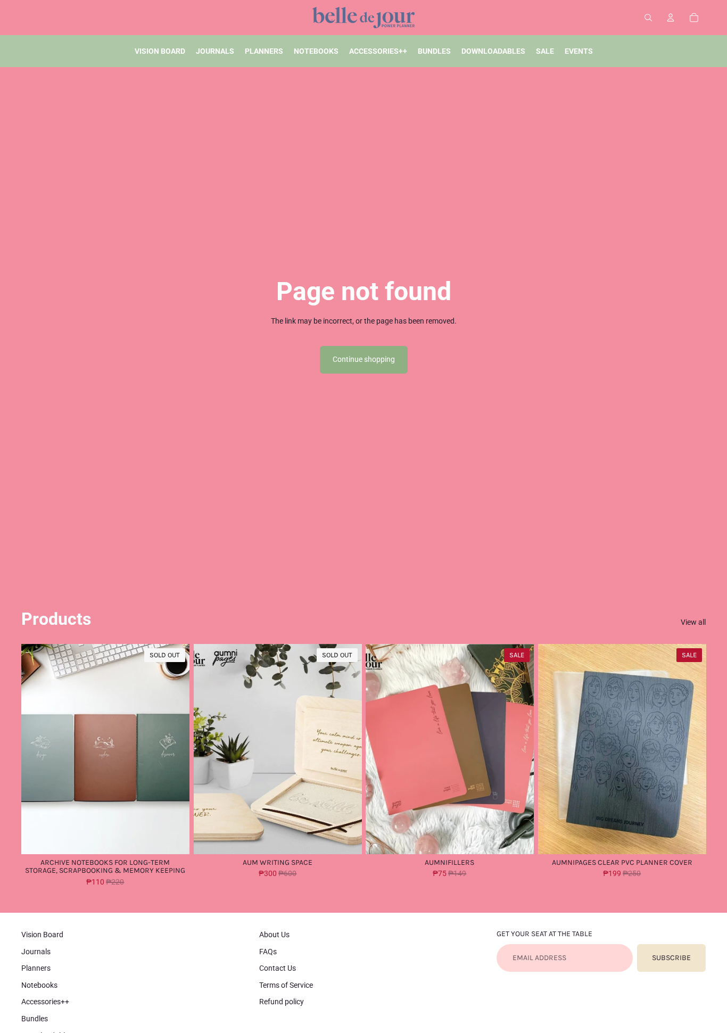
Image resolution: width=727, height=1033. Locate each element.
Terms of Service (286, 985)
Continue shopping (364, 359)
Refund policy (281, 1001)
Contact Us (277, 968)
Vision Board (42, 934)
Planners (36, 968)
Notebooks (39, 985)
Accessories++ (45, 1001)
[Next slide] (173, 749)
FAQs (268, 951)
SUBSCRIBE (671, 957)
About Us (274, 934)
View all (693, 622)
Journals (36, 951)
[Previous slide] (37, 749)
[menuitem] (160, 51)
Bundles (34, 1018)
